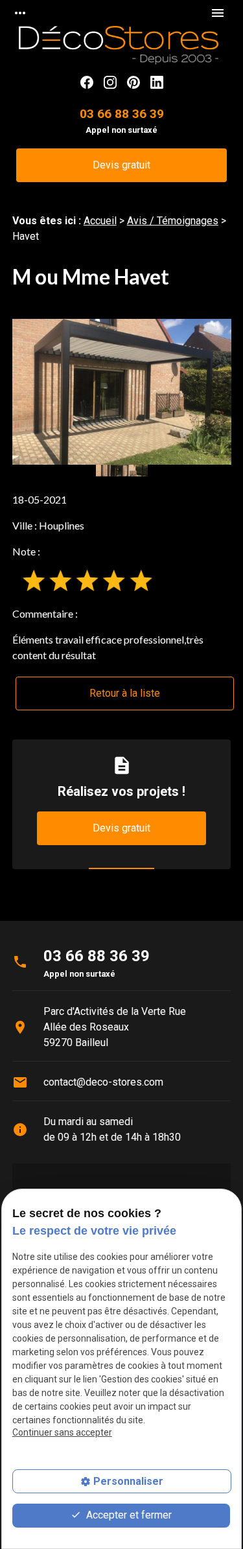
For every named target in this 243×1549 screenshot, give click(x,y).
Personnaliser (128, 1481)
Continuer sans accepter (62, 1432)
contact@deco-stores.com (103, 1082)
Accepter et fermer (128, 1515)
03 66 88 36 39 (122, 113)
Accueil (100, 221)
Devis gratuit (121, 165)
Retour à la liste (124, 693)
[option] (121, 392)
